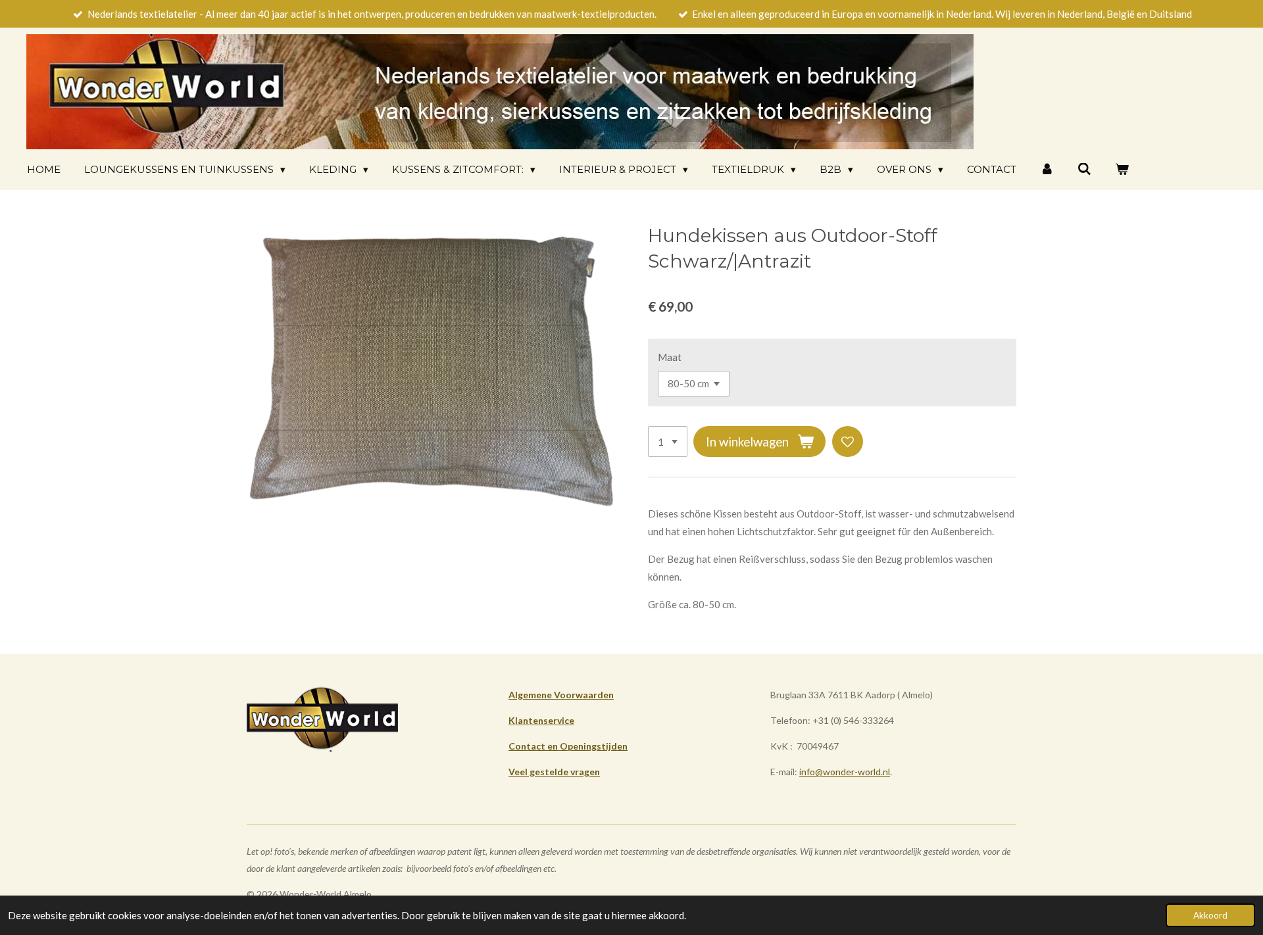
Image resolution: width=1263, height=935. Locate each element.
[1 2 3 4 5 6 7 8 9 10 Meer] (667, 441)
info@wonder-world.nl (844, 771)
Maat (669, 357)
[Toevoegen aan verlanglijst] (847, 441)
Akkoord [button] (1210, 915)
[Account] (1046, 169)
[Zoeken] (1084, 169)
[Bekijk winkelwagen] (1121, 169)
